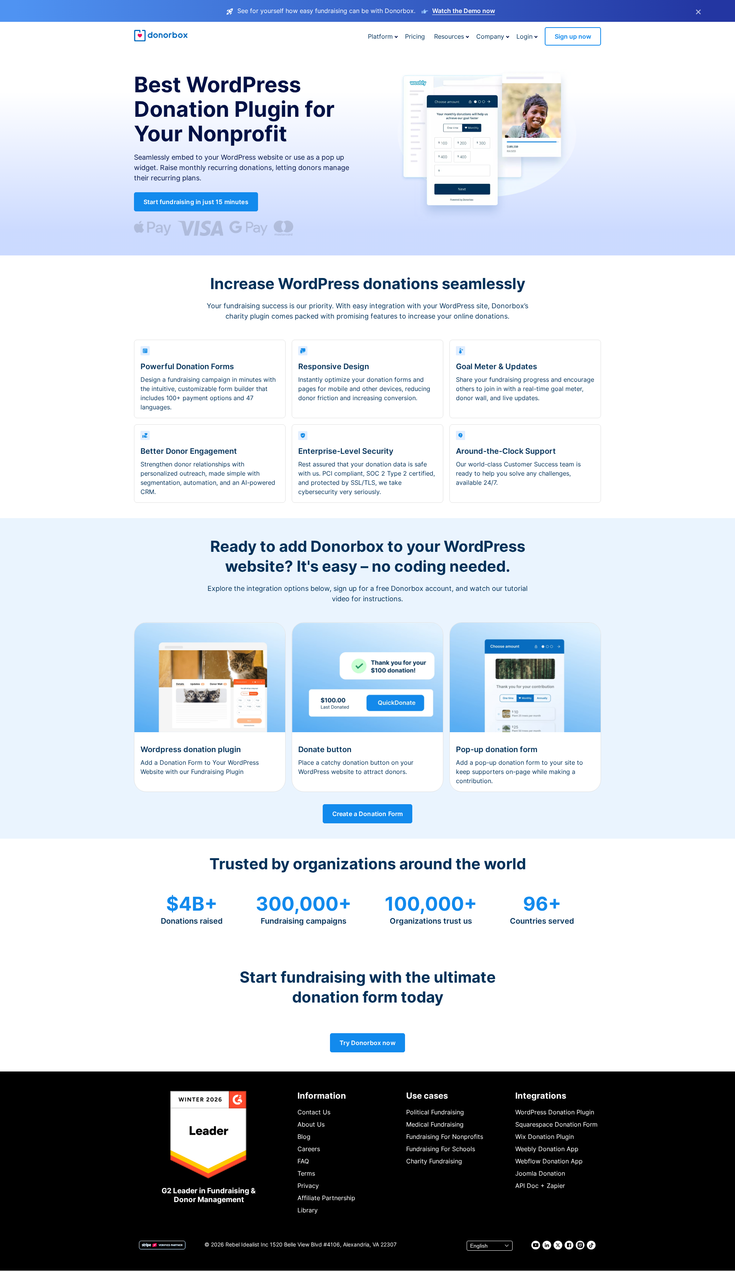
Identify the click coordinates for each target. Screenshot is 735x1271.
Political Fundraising (435, 1112)
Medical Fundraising (435, 1124)
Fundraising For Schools (440, 1149)
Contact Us (313, 1112)
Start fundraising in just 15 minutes (196, 202)
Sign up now (573, 36)
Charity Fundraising (434, 1161)
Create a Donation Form (367, 814)
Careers (308, 1149)
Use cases (427, 1096)
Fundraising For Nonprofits (444, 1136)
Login (524, 36)
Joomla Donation (540, 1173)
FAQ (303, 1161)
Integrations (540, 1096)
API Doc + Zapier (540, 1185)
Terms (306, 1173)
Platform (380, 36)
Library (307, 1210)
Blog (303, 1136)
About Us (311, 1124)
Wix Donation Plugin (544, 1136)
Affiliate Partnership (326, 1198)
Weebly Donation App (546, 1149)
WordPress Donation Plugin (554, 1112)
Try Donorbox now (367, 1043)
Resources (449, 36)
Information (321, 1096)
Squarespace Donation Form (556, 1124)
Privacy (308, 1185)
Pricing (415, 36)
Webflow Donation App (549, 1161)
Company (490, 36)
